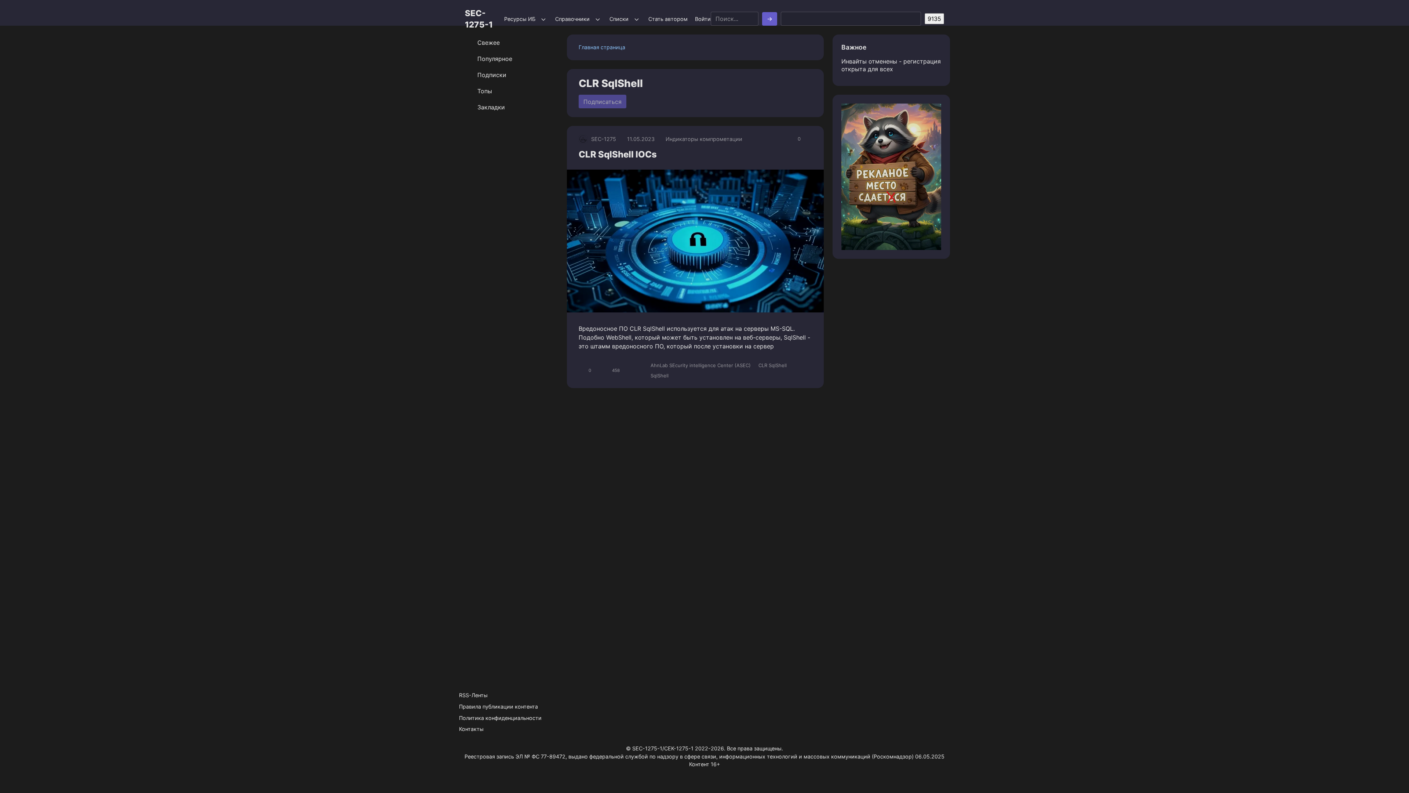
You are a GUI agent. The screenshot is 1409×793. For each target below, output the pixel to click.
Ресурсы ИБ (519, 19)
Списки (619, 19)
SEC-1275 (603, 139)
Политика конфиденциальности (500, 718)
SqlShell (660, 376)
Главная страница (602, 47)
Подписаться (602, 101)
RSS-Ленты (473, 695)
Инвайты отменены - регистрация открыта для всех (891, 65)
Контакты (471, 729)
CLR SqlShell (772, 365)
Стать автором (668, 19)
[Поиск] (769, 19)
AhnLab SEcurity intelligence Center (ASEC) (701, 365)
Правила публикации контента (498, 706)
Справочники (572, 19)
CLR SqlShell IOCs (618, 154)
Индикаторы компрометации (704, 139)
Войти (703, 19)
